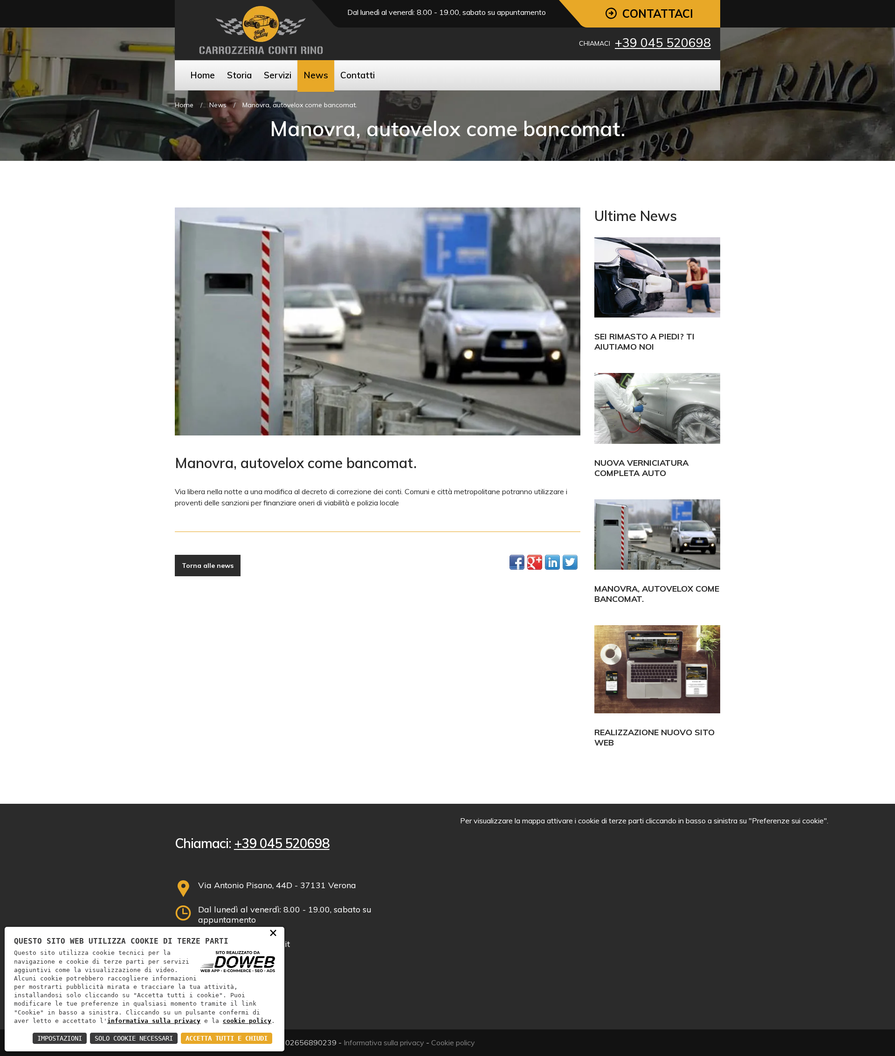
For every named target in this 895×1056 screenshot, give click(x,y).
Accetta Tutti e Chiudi (227, 1038)
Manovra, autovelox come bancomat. (656, 593)
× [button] (273, 932)
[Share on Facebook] (516, 562)
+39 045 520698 (663, 42)
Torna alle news (208, 565)
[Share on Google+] (534, 562)
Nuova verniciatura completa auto (641, 467)
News (218, 105)
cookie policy (247, 1020)
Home (184, 105)
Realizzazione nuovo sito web (654, 737)
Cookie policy (453, 1042)
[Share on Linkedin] (552, 562)
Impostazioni (59, 1038)
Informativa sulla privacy (384, 1042)
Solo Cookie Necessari (134, 1038)
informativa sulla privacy (153, 1020)
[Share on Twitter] (570, 562)
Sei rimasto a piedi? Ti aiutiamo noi (644, 341)
